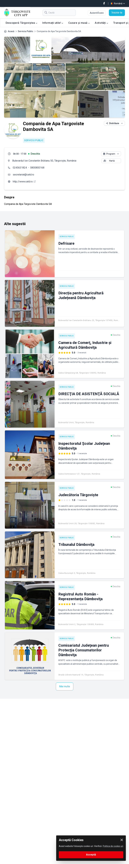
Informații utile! (52, 22)
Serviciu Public (25, 31)
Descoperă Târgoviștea (21, 22)
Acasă (11, 31)
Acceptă (91, 854)
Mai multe (64, 686)
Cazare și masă (78, 22)
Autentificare (97, 12)
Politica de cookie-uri (113, 846)
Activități (100, 22)
